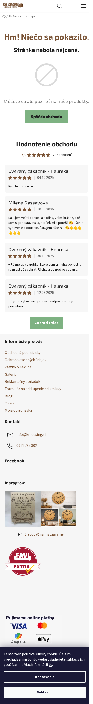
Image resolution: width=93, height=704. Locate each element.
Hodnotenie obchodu (46, 144)
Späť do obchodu (46, 116)
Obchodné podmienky (22, 352)
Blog (9, 396)
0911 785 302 (26, 445)
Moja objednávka (18, 410)
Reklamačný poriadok (22, 381)
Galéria (10, 374)
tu (50, 664)
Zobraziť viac (46, 322)
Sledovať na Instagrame (44, 534)
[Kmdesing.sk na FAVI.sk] (23, 561)
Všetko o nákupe (18, 367)
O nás (9, 403)
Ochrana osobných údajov (25, 360)
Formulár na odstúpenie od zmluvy (33, 389)
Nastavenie (45, 677)
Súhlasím (45, 692)
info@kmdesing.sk (31, 434)
